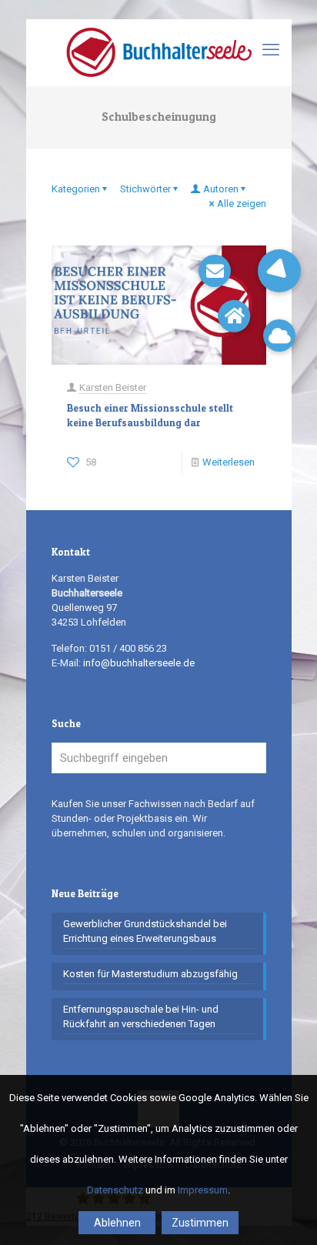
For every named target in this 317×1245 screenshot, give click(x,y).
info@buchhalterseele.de (139, 663)
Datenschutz (115, 1190)
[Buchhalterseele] (159, 52)
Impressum (203, 1190)
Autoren (221, 189)
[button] (279, 270)
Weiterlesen (228, 462)
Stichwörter (145, 189)
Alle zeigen (241, 203)
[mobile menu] (271, 50)
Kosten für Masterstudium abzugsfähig (150, 974)
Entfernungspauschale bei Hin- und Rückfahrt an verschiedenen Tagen (141, 1016)
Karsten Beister (112, 387)
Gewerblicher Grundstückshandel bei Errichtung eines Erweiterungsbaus (145, 931)
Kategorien (76, 189)
